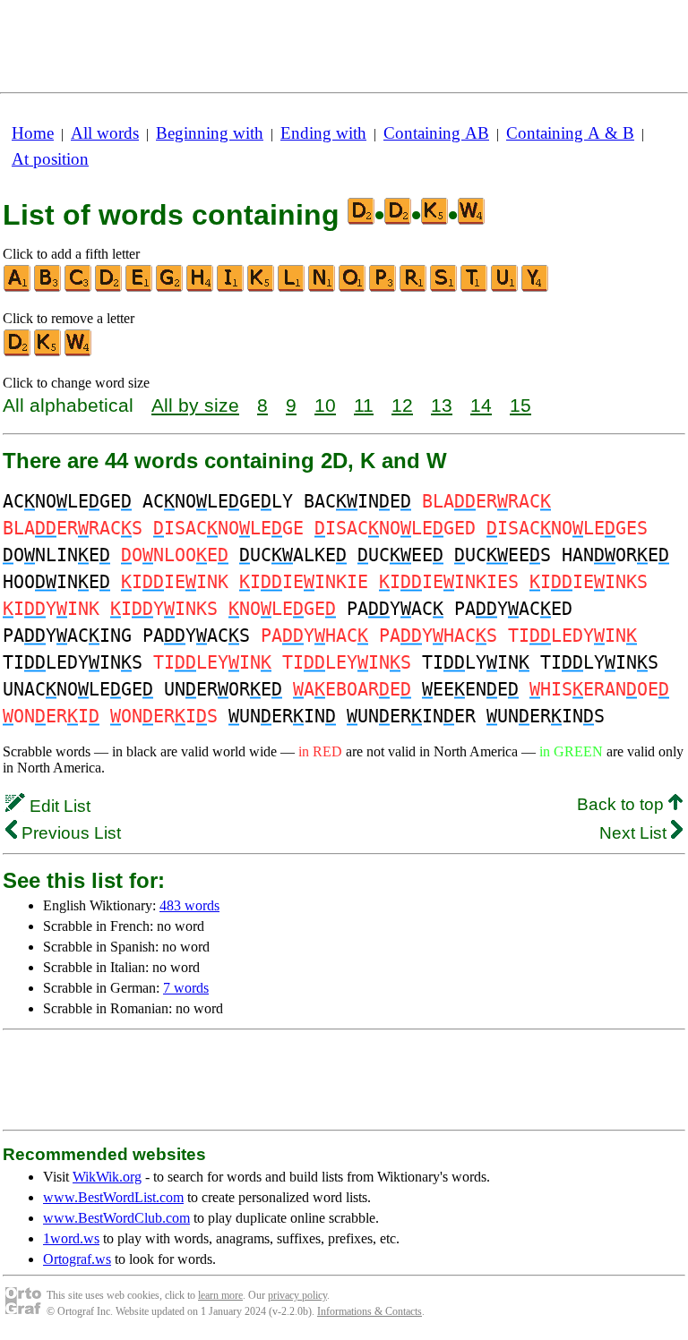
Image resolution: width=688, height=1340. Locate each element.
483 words (189, 905)
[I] (231, 287)
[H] (200, 287)
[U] (505, 287)
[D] (109, 287)
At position (50, 158)
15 (520, 405)
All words (105, 133)
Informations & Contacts (369, 1311)
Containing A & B (570, 133)
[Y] (535, 287)
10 (325, 405)
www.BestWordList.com (113, 1197)
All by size (195, 405)
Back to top (622, 804)
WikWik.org (107, 1176)
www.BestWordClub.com (116, 1217)
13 (441, 405)
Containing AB (436, 133)
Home (33, 133)
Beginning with (209, 133)
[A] (18, 287)
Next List (635, 833)
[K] (261, 287)
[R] (414, 287)
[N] (322, 287)
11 (364, 405)
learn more (220, 1295)
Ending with (323, 133)
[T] (475, 287)
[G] (170, 287)
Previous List (69, 833)
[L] (292, 287)
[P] (383, 287)
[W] (79, 352)
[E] (140, 287)
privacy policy (297, 1295)
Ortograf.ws (77, 1259)
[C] (79, 287)
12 (402, 405)
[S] (444, 287)
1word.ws (71, 1238)
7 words (186, 987)
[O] (353, 287)
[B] (48, 287)
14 (481, 405)
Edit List (57, 806)
